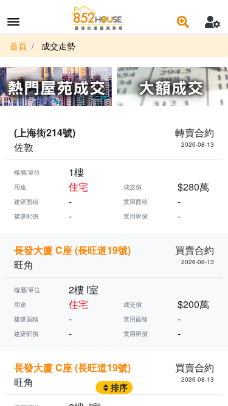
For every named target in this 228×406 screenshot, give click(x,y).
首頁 (18, 46)
